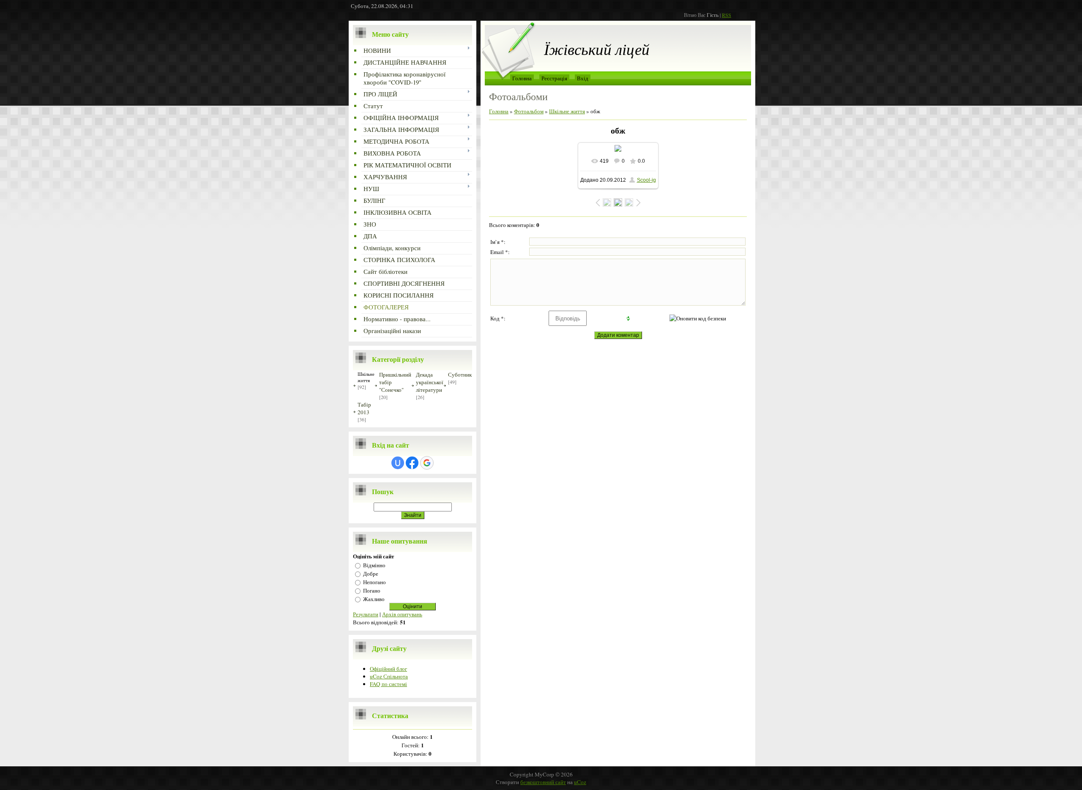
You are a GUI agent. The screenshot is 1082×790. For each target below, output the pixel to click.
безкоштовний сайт (543, 782)
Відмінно (374, 565)
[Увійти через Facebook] (412, 463)
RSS (726, 14)
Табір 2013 (364, 408)
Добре (370, 573)
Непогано (374, 582)
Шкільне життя (366, 377)
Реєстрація (554, 78)
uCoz (580, 782)
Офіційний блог (388, 668)
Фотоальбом (529, 111)
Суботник (460, 374)
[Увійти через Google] (427, 463)
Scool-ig (646, 180)
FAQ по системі (388, 684)
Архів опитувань (402, 614)
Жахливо (374, 599)
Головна (522, 78)
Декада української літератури (429, 382)
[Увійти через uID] (397, 463)
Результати (365, 614)
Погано (371, 590)
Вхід (582, 78)
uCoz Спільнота (389, 676)
